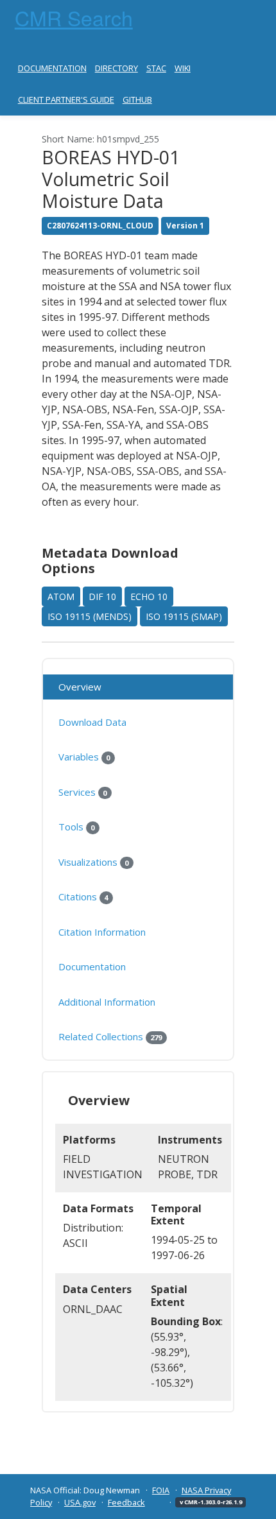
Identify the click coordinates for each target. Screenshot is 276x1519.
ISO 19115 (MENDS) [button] (89, 616)
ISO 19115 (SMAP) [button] (184, 616)
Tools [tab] (76, 826)
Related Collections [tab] (110, 1036)
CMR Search (74, 17)
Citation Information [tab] (102, 931)
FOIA (160, 1490)
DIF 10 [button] (102, 596)
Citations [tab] (83, 896)
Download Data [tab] (92, 722)
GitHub (137, 99)
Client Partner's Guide (66, 99)
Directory (116, 68)
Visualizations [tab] (93, 861)
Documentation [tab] (92, 966)
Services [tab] (82, 791)
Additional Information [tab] (106, 1001)
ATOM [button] (60, 596)
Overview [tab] (79, 686)
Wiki (183, 68)
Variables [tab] (84, 756)
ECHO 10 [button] (149, 596)
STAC (156, 68)
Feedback (126, 1502)
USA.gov (80, 1502)
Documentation (52, 68)
